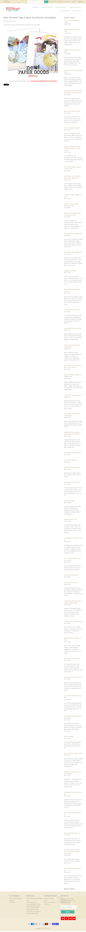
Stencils (35, 7)
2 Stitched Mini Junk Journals (71, 309)
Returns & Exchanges (49, 902)
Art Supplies (65, 11)
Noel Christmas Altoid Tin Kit (72, 482)
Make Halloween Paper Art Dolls (73, 328)
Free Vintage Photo (32, 902)
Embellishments (75, 7)
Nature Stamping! (68, 736)
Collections (77, 11)
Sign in (60, 1)
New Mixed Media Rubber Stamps (73, 753)
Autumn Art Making (69, 501)
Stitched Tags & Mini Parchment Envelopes (44, 81)
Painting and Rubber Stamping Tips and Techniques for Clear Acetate (72, 148)
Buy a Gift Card (53, 1)
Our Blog (6, 1)
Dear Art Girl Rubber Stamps (71, 128)
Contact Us (47, 904)
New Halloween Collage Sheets (72, 452)
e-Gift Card (12, 902)
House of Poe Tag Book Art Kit (72, 395)
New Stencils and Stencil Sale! (72, 111)
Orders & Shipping (49, 898)
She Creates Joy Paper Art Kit (72, 658)
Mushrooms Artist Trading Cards (73, 252)
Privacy (46, 900)
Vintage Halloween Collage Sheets (73, 233)
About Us (11, 900)
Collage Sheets (60, 7)
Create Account (66, 1)
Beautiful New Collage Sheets (72, 467)
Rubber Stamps (47, 7)
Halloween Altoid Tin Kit (70, 519)
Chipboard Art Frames (70, 271)
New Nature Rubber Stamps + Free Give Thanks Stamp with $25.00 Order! (72, 851)
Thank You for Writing (15, 898)
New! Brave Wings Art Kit (71, 582)
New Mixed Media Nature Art (72, 833)
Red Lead (47, 928)
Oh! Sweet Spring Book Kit (71, 575)
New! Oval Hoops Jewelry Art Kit (72, 677)
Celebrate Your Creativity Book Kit (73, 621)
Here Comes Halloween (70, 460)
